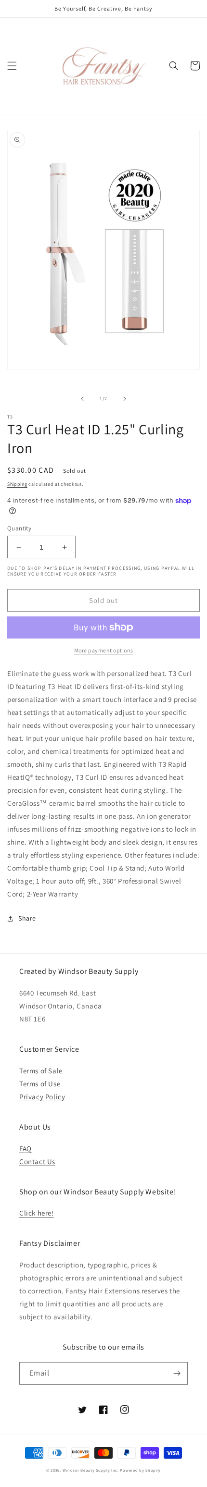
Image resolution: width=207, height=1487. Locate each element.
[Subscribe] (176, 1373)
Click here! (36, 1212)
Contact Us (37, 1161)
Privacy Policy (42, 1096)
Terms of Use (39, 1083)
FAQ (25, 1148)
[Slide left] (82, 398)
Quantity (19, 528)
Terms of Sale (41, 1070)
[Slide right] (124, 398)
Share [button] (27, 918)
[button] (12, 65)
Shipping (17, 484)
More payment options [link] (103, 650)
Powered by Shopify (140, 1470)
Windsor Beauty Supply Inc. (91, 1470)
